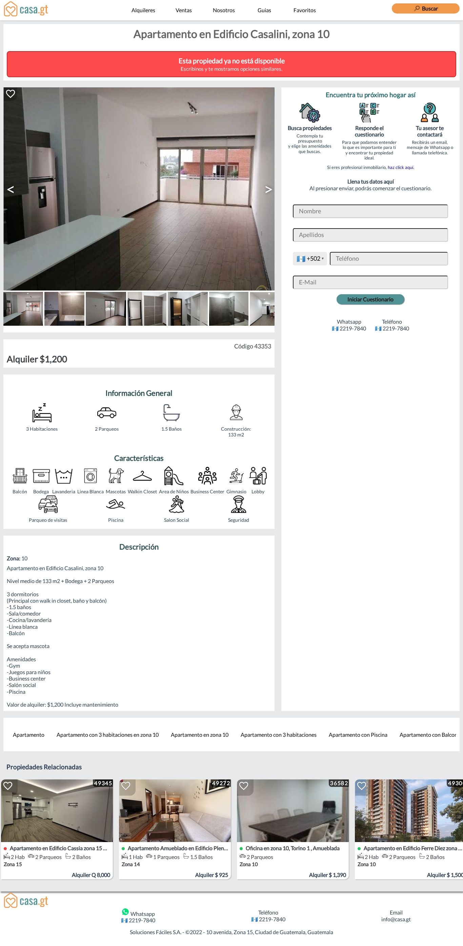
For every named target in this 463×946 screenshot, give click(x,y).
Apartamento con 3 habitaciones (279, 734)
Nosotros (224, 10)
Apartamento (28, 734)
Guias (264, 10)
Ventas (184, 10)
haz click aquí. (401, 167)
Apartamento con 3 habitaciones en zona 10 (108, 734)
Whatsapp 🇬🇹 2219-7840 (138, 916)
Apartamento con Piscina (358, 734)
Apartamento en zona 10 (199, 734)
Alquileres (143, 10)
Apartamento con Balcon (429, 734)
